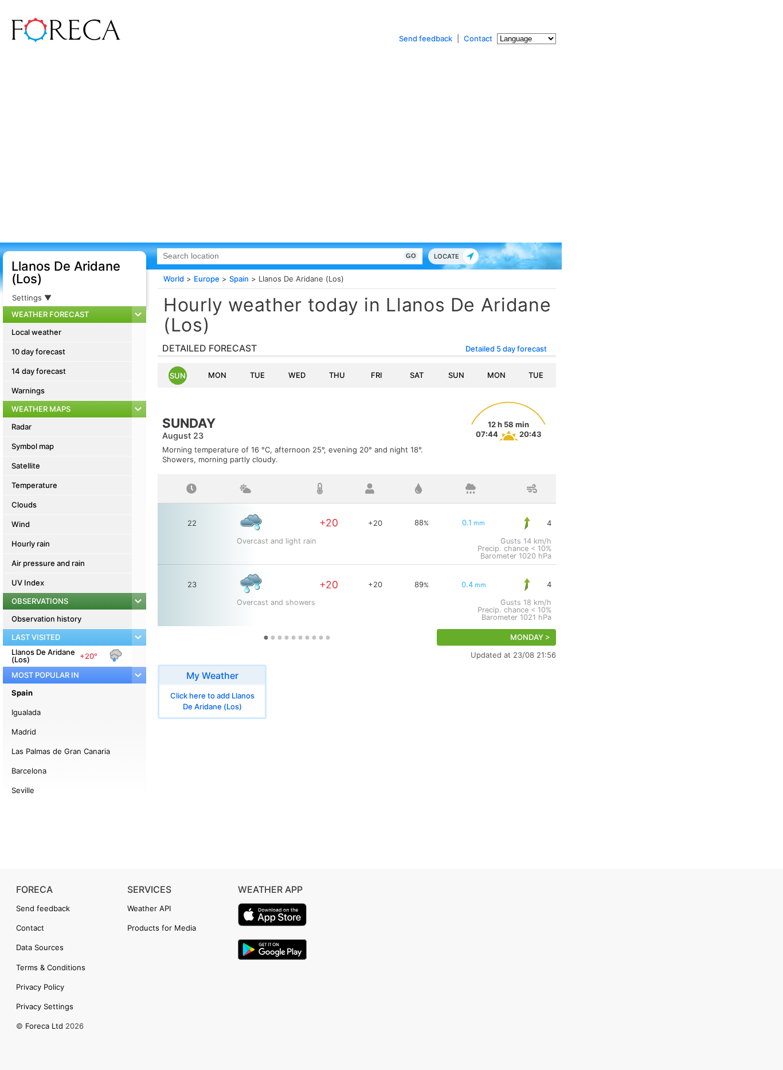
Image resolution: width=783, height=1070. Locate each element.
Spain (22, 692)
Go (411, 255)
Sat (417, 375)
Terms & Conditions (50, 967)
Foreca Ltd (44, 1025)
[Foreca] (63, 40)
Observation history (46, 618)
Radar (21, 426)
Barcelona (28, 770)
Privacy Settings (44, 1006)
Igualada (26, 712)
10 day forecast (38, 351)
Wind (20, 524)
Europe (207, 278)
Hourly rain (30, 543)
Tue (257, 375)
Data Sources (40, 947)
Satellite (25, 465)
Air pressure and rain (48, 563)
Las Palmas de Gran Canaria (60, 751)
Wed (297, 375)
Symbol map (32, 446)
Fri (376, 375)
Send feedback (425, 38)
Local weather (36, 332)
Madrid (23, 731)
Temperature (34, 485)
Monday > (530, 637)
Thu (337, 375)
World (173, 278)
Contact (478, 38)
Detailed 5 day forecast (506, 348)
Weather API (149, 908)
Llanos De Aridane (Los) (65, 272)
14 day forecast (38, 371)
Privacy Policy (40, 986)
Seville (22, 790)
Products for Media (161, 927)
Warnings (28, 390)
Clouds (24, 504)
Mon (217, 375)
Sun (178, 375)
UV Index (27, 582)
